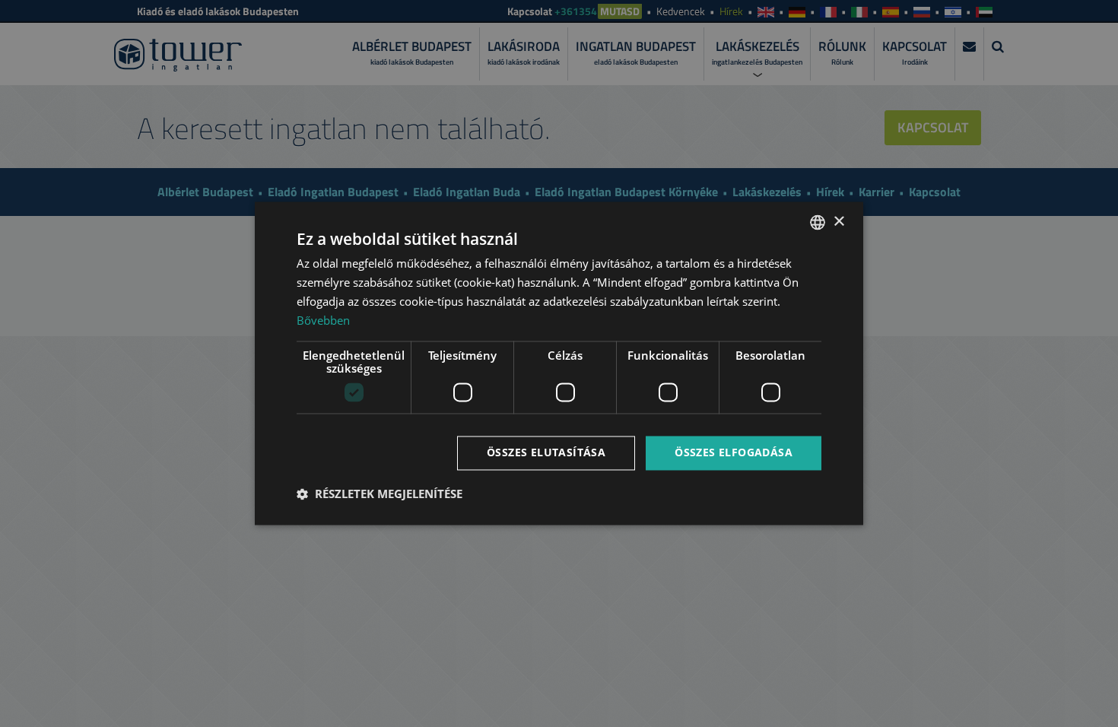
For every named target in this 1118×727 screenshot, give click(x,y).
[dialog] (559, 363)
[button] (379, 494)
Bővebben (323, 320)
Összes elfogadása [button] (733, 453)
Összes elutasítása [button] (546, 453)
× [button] (838, 221)
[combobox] (817, 222)
